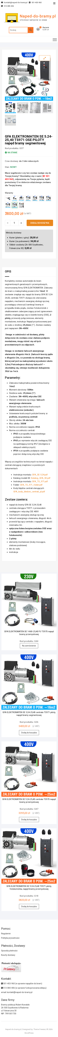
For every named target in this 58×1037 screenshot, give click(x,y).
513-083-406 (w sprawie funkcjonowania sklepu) (24, 988)
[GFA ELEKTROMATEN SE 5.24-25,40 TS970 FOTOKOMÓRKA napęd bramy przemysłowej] (41, 198)
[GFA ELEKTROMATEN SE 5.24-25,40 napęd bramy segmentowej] (14, 198)
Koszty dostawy (8, 955)
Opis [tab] (8, 271)
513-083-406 (8, 6)
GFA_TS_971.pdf (40, 481)
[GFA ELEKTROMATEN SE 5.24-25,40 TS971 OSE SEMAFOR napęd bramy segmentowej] (21, 205)
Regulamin (6, 933)
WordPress (29, 1033)
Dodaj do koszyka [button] (29, 733)
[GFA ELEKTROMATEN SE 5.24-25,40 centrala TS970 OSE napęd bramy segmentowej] (35, 198)
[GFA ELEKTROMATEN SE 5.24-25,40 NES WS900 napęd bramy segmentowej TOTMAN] (21, 198)
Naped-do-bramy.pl (38, 16)
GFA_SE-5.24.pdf (40, 474)
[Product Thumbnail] (44, 58)
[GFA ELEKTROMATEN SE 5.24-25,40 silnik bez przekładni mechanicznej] (7, 198)
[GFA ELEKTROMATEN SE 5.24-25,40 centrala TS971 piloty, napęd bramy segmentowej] (7, 205)
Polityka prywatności (10, 938)
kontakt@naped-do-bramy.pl (15, 2)
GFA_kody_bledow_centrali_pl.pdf (29, 491)
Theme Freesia (39, 1029)
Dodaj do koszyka (39, 223)
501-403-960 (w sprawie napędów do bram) (22, 983)
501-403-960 (36, 2)
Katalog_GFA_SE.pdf (40, 478)
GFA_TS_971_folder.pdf (31, 485)
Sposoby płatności (9, 951)
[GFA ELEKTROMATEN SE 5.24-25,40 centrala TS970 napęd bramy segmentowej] (28, 198)
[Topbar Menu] (54, 3)
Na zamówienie (29, 646)
